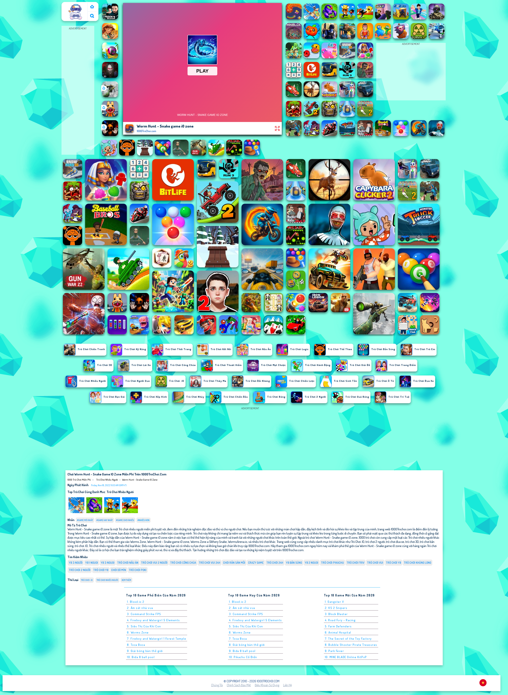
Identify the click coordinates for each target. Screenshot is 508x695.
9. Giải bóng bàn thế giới (145, 651)
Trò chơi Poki (137, 570)
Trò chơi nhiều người (107, 479)
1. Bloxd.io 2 (135, 602)
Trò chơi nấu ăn (127, 562)
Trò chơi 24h (275, 562)
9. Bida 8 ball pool (242, 651)
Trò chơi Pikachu (332, 562)
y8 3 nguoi (107, 562)
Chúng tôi (217, 685)
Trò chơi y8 (100, 570)
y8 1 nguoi (91, 562)
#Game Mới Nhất (85, 520)
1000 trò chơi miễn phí (75, 7)
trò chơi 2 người (79, 570)
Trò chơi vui (375, 562)
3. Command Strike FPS (144, 614)
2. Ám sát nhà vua (140, 608)
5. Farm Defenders (338, 626)
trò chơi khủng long (417, 562)
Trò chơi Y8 (393, 562)
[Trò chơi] (92, 7)
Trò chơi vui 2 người (154, 562)
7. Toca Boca (238, 638)
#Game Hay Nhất (104, 520)
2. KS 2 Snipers (336, 608)
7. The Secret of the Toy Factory (348, 638)
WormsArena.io (237, 541)
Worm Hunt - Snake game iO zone (139, 479)
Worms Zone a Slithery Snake (208, 541)
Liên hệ (287, 685)
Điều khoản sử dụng (267, 685)
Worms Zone (138, 541)
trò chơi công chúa (183, 562)
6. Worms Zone (138, 632)
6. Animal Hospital (338, 632)
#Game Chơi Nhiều (125, 520)
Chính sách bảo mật (239, 685)
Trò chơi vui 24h (209, 562)
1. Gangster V (334, 602)
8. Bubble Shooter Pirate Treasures (351, 645)
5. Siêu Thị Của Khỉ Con (144, 626)
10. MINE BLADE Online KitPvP (346, 657)
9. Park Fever (334, 651)
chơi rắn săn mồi (234, 562)
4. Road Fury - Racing (340, 620)
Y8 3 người (76, 562)
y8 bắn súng (294, 562)
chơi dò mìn (118, 570)
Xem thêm (126, 580)
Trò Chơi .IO (87, 580)
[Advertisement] (78, 90)
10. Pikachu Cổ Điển (243, 657)
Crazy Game (256, 562)
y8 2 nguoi (311, 562)
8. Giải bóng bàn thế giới (247, 645)
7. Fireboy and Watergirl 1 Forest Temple (156, 638)
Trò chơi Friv (355, 562)
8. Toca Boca (136, 645)
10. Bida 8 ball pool (141, 657)
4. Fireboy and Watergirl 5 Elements (153, 620)
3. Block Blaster (336, 614)
